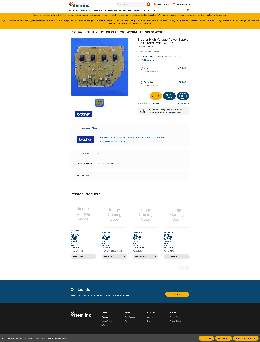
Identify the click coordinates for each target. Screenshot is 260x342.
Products (96, 10)
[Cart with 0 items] (188, 10)
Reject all (223, 338)
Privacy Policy (175, 321)
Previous (181, 267)
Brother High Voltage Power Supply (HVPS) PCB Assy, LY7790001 (72, 239)
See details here (174, 112)
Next (187, 267)
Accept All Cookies (245, 338)
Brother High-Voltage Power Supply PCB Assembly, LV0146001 (103, 240)
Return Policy (175, 317)
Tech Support (130, 317)
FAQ (149, 321)
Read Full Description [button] (146, 60)
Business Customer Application (118, 10)
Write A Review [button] (183, 103)
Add (154, 96)
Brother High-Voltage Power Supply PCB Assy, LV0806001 (134, 240)
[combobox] (134, 4)
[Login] (183, 10)
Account (105, 317)
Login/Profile (107, 321)
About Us (151, 10)
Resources (138, 10)
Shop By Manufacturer (78, 10)
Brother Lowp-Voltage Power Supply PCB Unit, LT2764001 (165, 240)
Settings (206, 338)
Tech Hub (128, 321)
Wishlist (105, 325)
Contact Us (177, 294)
